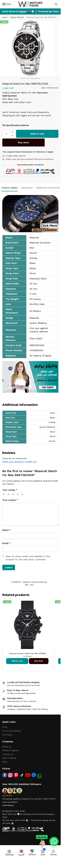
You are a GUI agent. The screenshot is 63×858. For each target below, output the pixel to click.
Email (6, 543)
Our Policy (7, 735)
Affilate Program (10, 750)
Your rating (9, 490)
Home (4, 17)
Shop (4, 762)
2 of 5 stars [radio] (9, 494)
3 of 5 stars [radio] (13, 494)
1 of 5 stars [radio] (4, 494)
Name (6, 530)
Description (27, 187)
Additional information (48, 187)
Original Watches (17, 17)
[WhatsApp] (39, 776)
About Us (6, 746)
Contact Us (7, 754)
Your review (10, 500)
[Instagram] (10, 775)
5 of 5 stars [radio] (22, 494)
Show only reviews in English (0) (19, 461)
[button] (12, 132)
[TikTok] (21, 775)
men (32, 585)
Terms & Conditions (11, 731)
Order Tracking (9, 758)
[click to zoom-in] (27, 48)
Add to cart (37, 133)
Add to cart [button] (17, 661)
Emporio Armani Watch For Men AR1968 (27, 653)
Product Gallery (10, 187)
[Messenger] (33, 775)
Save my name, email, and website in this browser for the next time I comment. (28, 558)
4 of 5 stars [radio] (18, 494)
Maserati (26, 582)
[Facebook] (4, 775)
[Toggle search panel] (56, 4)
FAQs (4, 727)
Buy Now (23, 142)
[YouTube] (28, 775)
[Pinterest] (16, 775)
